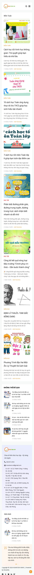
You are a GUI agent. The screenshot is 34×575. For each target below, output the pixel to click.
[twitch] (14, 574)
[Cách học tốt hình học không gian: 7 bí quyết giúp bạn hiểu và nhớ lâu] (17, 31)
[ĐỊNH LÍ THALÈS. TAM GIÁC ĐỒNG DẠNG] (17, 295)
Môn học (7, 309)
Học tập (6, 200)
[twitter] (5, 574)
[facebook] (2, 574)
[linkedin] (11, 574)
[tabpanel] (17, 554)
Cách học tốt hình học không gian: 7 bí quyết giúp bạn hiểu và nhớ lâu (17, 53)
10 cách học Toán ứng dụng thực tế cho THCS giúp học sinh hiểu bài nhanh (16, 105)
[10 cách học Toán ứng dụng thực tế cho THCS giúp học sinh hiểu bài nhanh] (17, 84)
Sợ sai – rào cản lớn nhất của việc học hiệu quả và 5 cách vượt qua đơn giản (20, 419)
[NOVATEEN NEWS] (9, 6)
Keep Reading (18, 69)
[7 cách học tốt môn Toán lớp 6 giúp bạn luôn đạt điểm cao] (17, 137)
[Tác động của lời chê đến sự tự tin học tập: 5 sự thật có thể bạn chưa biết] (7, 394)
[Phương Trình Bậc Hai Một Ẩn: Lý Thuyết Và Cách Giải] (17, 344)
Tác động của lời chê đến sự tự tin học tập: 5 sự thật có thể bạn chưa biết (21, 394)
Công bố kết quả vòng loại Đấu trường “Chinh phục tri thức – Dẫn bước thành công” (17, 264)
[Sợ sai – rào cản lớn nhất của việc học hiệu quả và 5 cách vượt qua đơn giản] (7, 419)
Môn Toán (7, 45)
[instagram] (8, 574)
